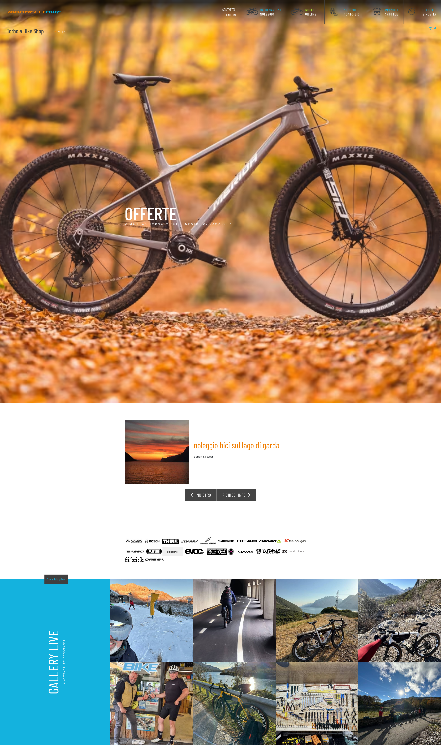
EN (59, 32)
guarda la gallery (57, 579)
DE (63, 32)
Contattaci (229, 9)
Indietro (202, 495)
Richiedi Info (234, 495)
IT (55, 32)
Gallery (231, 15)
